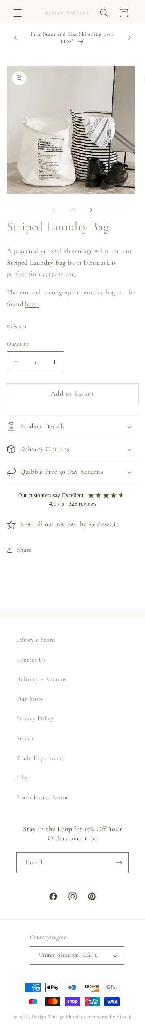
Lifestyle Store (35, 639)
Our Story (30, 698)
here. (32, 304)
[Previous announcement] (16, 38)
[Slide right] (91, 210)
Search (25, 738)
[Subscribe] (118, 862)
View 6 (124, 1016)
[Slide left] (54, 210)
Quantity (18, 343)
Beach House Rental (42, 797)
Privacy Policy (35, 718)
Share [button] (24, 549)
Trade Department (41, 758)
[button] (17, 13)
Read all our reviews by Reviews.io (69, 524)
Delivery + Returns (41, 679)
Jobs (21, 777)
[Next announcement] (130, 38)
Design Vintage (48, 1016)
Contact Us (31, 659)
